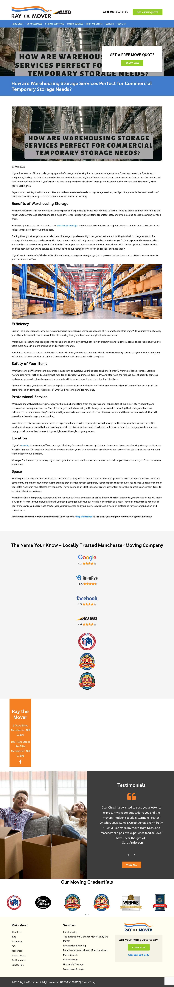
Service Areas (19, 955)
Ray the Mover (84, 516)
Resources (17, 950)
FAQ (13, 946)
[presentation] (128, 855)
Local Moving (70, 931)
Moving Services (34, 24)
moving (25, 445)
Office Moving (70, 959)
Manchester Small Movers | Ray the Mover (85, 950)
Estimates (17, 941)
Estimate (110, 24)
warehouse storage (67, 225)
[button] (85, 914)
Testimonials (18, 960)
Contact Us (18, 964)
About (21, 24)
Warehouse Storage (73, 968)
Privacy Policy (88, 982)
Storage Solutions (54, 24)
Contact (122, 24)
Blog (14, 936)
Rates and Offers (94, 24)
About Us (16, 931)
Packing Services (75, 24)
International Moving (74, 945)
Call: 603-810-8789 (115, 11)
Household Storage (73, 964)
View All (131, 864)
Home (14, 24)
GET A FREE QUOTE (147, 12)
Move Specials (70, 954)
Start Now (132, 63)
